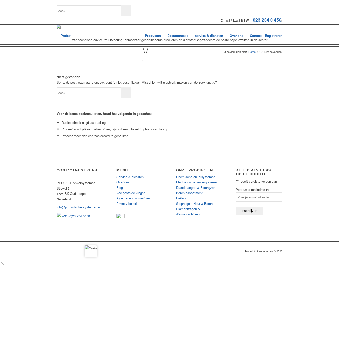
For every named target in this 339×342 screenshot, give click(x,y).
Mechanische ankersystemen (197, 182)
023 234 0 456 (267, 20)
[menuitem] (153, 35)
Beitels (181, 198)
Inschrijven (249, 211)
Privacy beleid (126, 203)
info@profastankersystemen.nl (79, 207)
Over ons (123, 182)
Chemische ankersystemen (195, 176)
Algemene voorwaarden (133, 198)
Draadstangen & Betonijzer (195, 187)
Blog (119, 187)
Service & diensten (130, 176)
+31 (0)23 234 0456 (75, 216)
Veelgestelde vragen (130, 192)
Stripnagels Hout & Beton (194, 203)
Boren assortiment (189, 192)
